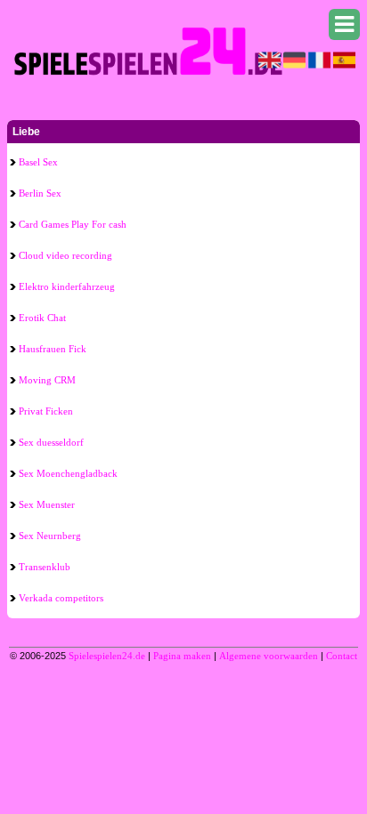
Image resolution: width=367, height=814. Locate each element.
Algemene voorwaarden (268, 655)
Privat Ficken (46, 411)
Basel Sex (38, 162)
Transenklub (44, 566)
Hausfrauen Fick (52, 348)
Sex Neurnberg (50, 535)
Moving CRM (47, 380)
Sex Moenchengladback (68, 473)
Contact (341, 655)
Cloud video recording (65, 255)
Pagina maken (182, 655)
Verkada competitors (61, 597)
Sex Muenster (47, 504)
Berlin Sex (40, 193)
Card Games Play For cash (72, 224)
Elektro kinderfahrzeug (67, 286)
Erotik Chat (42, 317)
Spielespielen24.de (107, 655)
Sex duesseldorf (51, 442)
